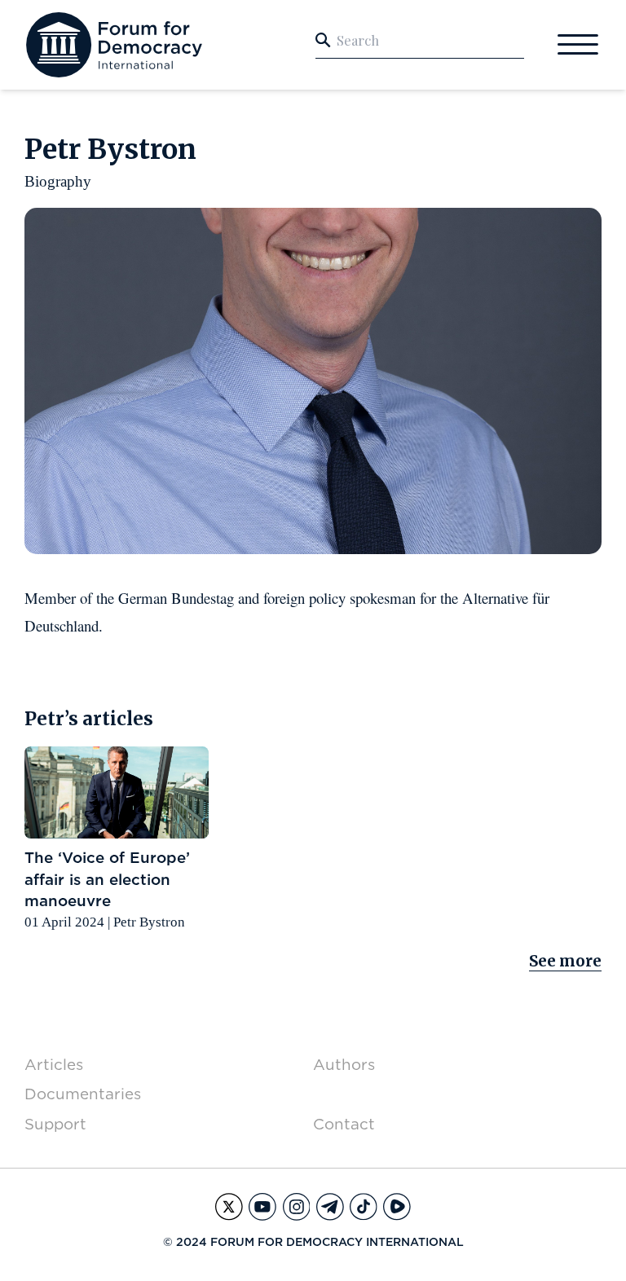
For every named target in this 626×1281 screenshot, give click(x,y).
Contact (344, 1124)
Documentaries (82, 1094)
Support (55, 1124)
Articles (53, 1064)
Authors (344, 1064)
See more (565, 961)
